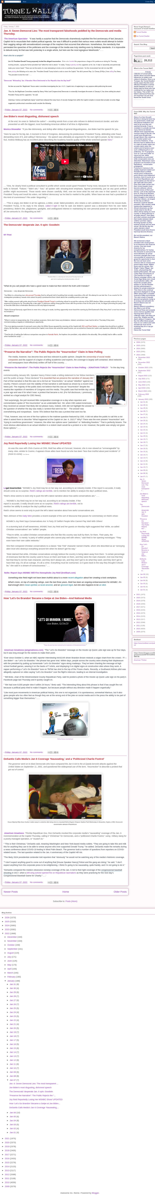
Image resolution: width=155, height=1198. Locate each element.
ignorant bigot (67, 585)
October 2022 (143, 367)
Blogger (95, 1193)
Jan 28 (143, 411)
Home (65, 891)
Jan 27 (143, 414)
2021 (138, 594)
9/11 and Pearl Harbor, (90, 326)
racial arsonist (46, 585)
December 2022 (144, 357)
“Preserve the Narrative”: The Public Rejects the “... (144, 523)
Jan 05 (143, 577)
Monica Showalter (12, 129)
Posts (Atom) (71, 901)
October (11, 945)
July (9, 957)
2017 (138, 607)
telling (112, 71)
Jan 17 (143, 445)
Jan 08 (143, 473)
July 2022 (142, 379)
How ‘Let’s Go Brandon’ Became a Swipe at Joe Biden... (144, 550)
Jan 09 (143, 470)
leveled (71, 61)
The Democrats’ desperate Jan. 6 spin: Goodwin (31, 224)
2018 (138, 604)
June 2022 (142, 382)
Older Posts (120, 891)
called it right (51, 206)
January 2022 (143, 399)
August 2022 (143, 375)
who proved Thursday (33, 295)
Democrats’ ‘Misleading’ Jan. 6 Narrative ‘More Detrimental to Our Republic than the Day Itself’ (37, 80)
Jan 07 (143, 476)
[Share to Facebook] (55, 110)
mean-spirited (31, 585)
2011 (138, 625)
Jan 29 (143, 408)
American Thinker (140, 660)
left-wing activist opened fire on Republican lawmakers (51, 873)
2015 (138, 613)
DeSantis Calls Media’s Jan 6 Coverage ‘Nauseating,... (144, 564)
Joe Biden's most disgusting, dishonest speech (31, 116)
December (12, 937)
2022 (138, 355)
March (10, 973)
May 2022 (142, 385)
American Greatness (14, 833)
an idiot (102, 585)
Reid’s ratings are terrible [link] (41, 491)
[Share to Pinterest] (57, 110)
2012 (138, 622)
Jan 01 (143, 590)
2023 (138, 351)
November (12, 941)
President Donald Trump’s (46, 301)
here (110, 140)
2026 (138, 342)
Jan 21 (143, 433)
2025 (138, 345)
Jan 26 (143, 417)
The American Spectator (16, 39)
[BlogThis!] (51, 110)
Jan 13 (143, 458)
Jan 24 (143, 424)
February (11, 977)
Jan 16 (143, 448)
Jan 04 (143, 580)
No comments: (37, 110)
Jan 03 (143, 583)
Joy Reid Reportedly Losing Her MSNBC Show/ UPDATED (37, 443)
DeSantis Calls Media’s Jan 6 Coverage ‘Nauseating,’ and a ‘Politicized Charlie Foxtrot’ (54, 758)
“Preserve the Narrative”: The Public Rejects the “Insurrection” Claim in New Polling (53, 351)
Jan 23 (143, 427)
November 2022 (144, 362)
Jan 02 (143, 587)
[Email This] (49, 110)
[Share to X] (53, 110)
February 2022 (143, 394)
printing (14, 71)
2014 (138, 616)
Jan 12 (143, 461)
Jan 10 (143, 467)
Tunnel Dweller (141, 32)
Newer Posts (11, 891)
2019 (138, 601)
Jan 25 (143, 420)
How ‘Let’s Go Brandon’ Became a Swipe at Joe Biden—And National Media (48, 598)
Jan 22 (143, 430)
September (12, 949)
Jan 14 (143, 455)
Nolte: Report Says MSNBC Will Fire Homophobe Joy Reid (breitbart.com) (40, 573)
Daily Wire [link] (27, 516)
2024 (138, 348)
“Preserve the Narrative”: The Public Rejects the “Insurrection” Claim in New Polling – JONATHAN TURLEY (56, 367)
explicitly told (74, 65)
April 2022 (142, 388)
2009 (138, 632)
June (9, 961)
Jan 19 (143, 439)
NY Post (7, 235)
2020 (138, 597)
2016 (138, 610)
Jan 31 (143, 402)
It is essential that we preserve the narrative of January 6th (66, 378)
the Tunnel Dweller (143, 36)
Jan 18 (143, 442)
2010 (138, 629)
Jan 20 (143, 436)
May (9, 965)
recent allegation (75, 578)
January (11, 981)
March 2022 (142, 391)
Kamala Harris (53, 334)
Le (12, 488)
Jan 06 (143, 574)
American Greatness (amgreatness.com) (23, 650)
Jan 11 (142, 464)
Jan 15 (143, 451)
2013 (138, 619)
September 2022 (144, 370)
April (9, 969)
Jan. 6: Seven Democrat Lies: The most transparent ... (144, 485)
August (10, 953)
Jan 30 (143, 405)
